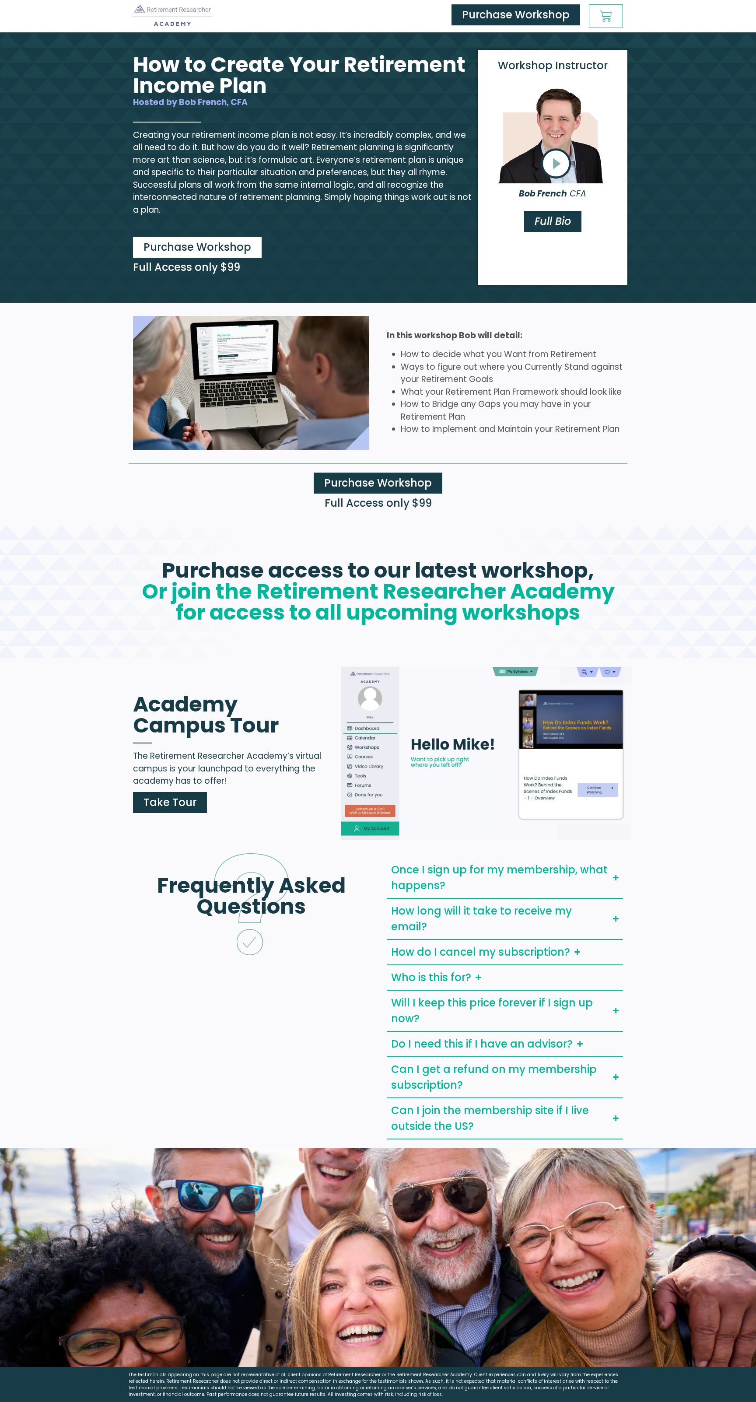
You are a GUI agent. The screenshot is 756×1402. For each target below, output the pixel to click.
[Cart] (606, 16)
